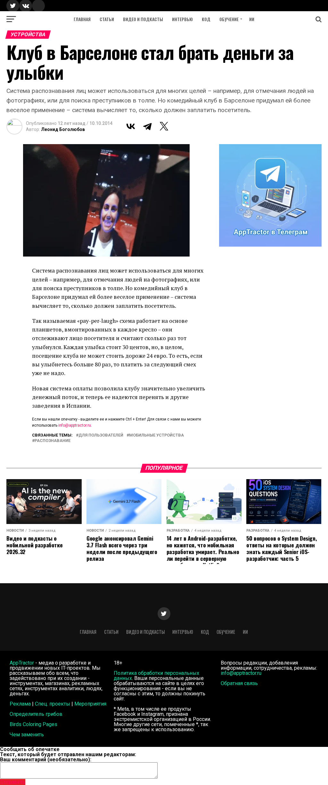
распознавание (52, 441)
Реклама (20, 704)
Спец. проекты (52, 704)
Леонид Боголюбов (63, 129)
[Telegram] (147, 126)
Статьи (107, 19)
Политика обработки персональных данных (156, 675)
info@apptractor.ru (74, 425)
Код (206, 19)
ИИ (251, 19)
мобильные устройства (156, 435)
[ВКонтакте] (130, 126)
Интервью (182, 19)
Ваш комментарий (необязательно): (45, 759)
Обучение (229, 19)
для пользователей (100, 435)
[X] (164, 126)
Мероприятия (90, 704)
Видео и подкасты (143, 19)
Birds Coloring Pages (33, 724)
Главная (82, 19)
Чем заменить (27, 735)
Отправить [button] (12, 782)
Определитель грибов (36, 714)
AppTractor (22, 663)
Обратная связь (239, 683)
